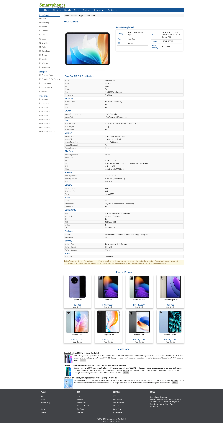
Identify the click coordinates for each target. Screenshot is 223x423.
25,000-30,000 (47, 119)
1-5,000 (44, 99)
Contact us (112, 10)
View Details (77, 303)
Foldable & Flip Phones (50, 79)
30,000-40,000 (47, 123)
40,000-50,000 (47, 127)
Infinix (44, 59)
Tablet (44, 91)
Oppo (43, 38)
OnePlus (44, 42)
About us (57, 10)
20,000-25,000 (47, 115)
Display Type (69, 136)
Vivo (43, 34)
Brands (67, 10)
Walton (44, 63)
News (76, 10)
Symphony (45, 51)
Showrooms (99, 10)
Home (47, 10)
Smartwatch (46, 87)
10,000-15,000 (47, 107)
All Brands (45, 67)
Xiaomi (44, 26)
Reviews (86, 10)
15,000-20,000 (47, 111)
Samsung (45, 22)
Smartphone (46, 83)
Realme (44, 30)
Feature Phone (47, 75)
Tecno (44, 55)
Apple (43, 18)
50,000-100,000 (48, 131)
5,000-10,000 (47, 103)
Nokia (43, 47)
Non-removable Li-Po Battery (116, 244)
